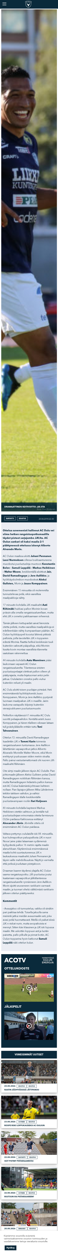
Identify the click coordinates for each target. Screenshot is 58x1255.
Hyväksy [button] (10, 1247)
